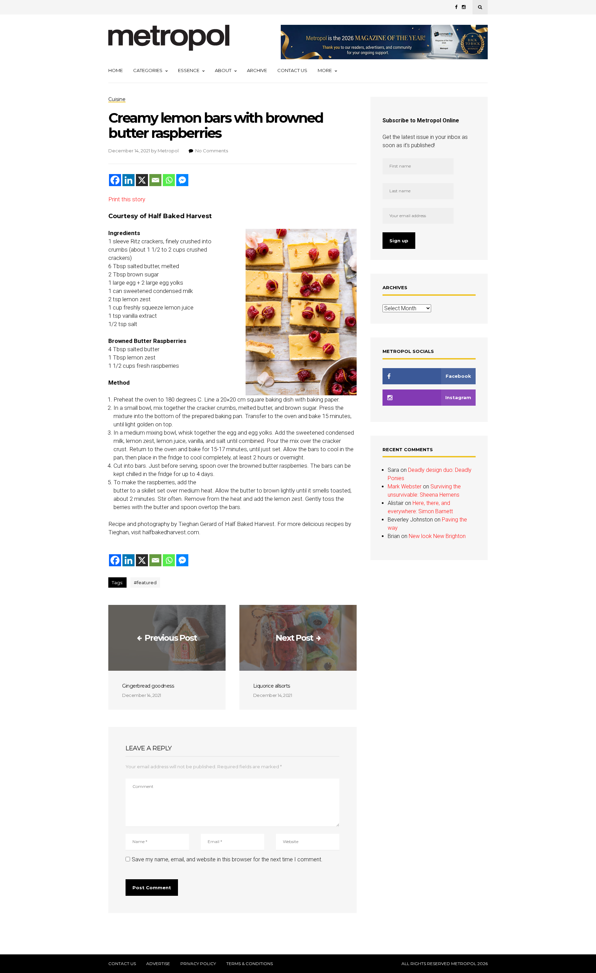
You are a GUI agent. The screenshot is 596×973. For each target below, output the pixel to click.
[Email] (155, 180)
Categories (147, 70)
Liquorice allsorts (271, 686)
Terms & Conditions (249, 964)
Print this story (126, 199)
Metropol (168, 150)
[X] (142, 180)
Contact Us (292, 70)
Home (115, 70)
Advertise (158, 964)
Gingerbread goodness (148, 686)
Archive (257, 70)
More (325, 70)
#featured (145, 582)
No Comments (211, 150)
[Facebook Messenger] (182, 180)
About (223, 70)
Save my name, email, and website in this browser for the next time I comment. (227, 859)
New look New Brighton (437, 536)
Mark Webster (404, 486)
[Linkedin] (128, 180)
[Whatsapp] (169, 180)
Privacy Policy (198, 964)
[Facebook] (115, 180)
